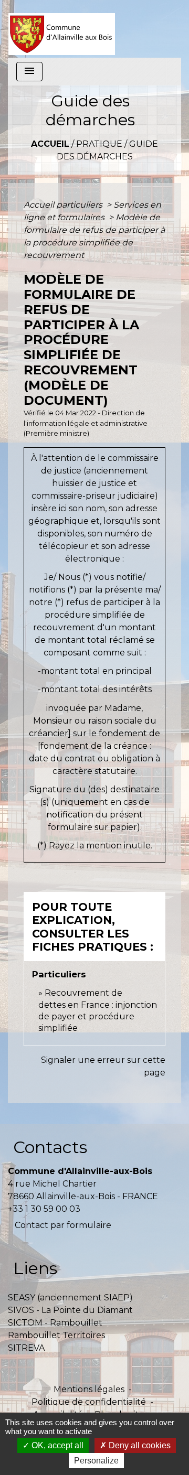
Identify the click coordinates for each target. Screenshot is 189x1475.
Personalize (96, 1460)
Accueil (50, 144)
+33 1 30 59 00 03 (44, 1209)
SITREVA (26, 1348)
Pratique (99, 144)
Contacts (50, 1147)
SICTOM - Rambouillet (55, 1323)
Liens (35, 1268)
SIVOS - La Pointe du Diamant (70, 1310)
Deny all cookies (139, 1445)
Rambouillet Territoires (56, 1335)
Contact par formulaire (63, 1225)
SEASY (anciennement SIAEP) (70, 1297)
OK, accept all (56, 1445)
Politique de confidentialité (89, 1402)
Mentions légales (89, 1389)
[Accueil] (61, 28)
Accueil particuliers (64, 205)
